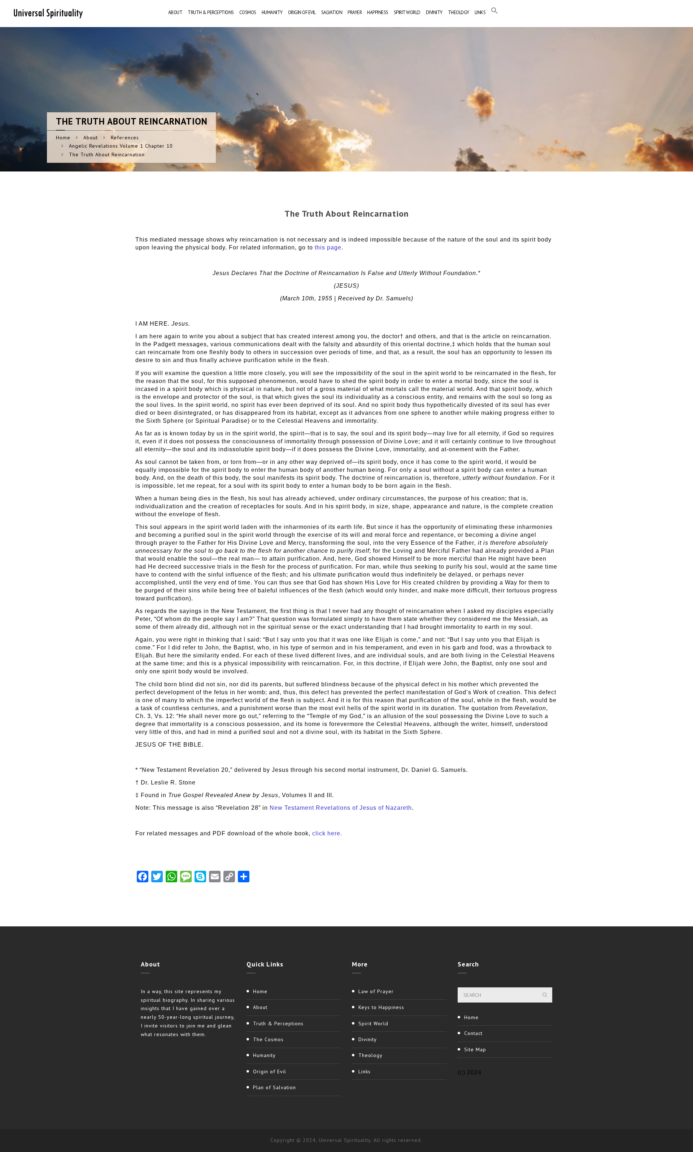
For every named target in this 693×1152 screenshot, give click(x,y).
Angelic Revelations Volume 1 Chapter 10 (121, 146)
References (125, 137)
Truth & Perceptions (211, 12)
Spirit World (407, 12)
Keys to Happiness (381, 1007)
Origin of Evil (302, 12)
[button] (494, 12)
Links (480, 12)
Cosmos (247, 12)
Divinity (434, 12)
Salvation (332, 12)
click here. (327, 833)
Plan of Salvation (274, 1087)
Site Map (475, 1049)
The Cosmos (268, 1039)
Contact (473, 1033)
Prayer (355, 12)
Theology (458, 12)
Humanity (272, 12)
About (175, 12)
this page (328, 247)
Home (63, 137)
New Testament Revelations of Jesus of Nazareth (341, 808)
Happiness (377, 12)
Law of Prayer (376, 991)
